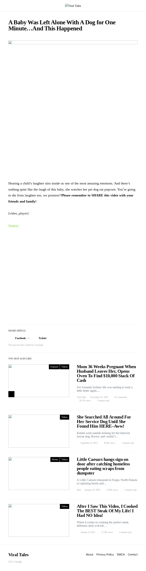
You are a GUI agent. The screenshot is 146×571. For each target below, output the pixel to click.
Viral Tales (81, 397)
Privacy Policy (105, 554)
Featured (54, 366)
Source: (13, 225)
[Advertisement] (73, 147)
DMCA (121, 554)
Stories (55, 459)
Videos (64, 366)
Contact (133, 554)
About (89, 554)
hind (79, 490)
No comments (120, 397)
